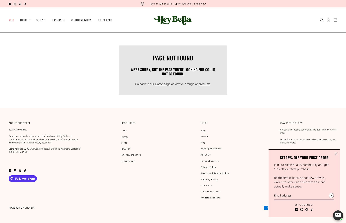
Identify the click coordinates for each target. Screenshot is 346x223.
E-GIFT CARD (128, 161)
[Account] (329, 20)
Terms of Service (210, 160)
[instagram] (15, 3)
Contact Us (206, 185)
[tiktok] (25, 3)
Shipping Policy (209, 179)
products (204, 84)
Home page (162, 84)
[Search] (322, 20)
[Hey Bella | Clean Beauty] (173, 20)
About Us (206, 154)
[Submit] (331, 195)
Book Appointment (211, 148)
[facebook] (10, 3)
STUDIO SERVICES (131, 155)
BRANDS (125, 149)
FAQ (203, 142)
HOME (124, 136)
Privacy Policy (208, 167)
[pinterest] (20, 3)
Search (204, 136)
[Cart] (335, 20)
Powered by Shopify (22, 207)
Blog (203, 130)
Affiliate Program (210, 197)
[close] (336, 153)
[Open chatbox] (338, 215)
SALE (124, 130)
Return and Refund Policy (215, 173)
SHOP (124, 142)
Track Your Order (210, 191)
